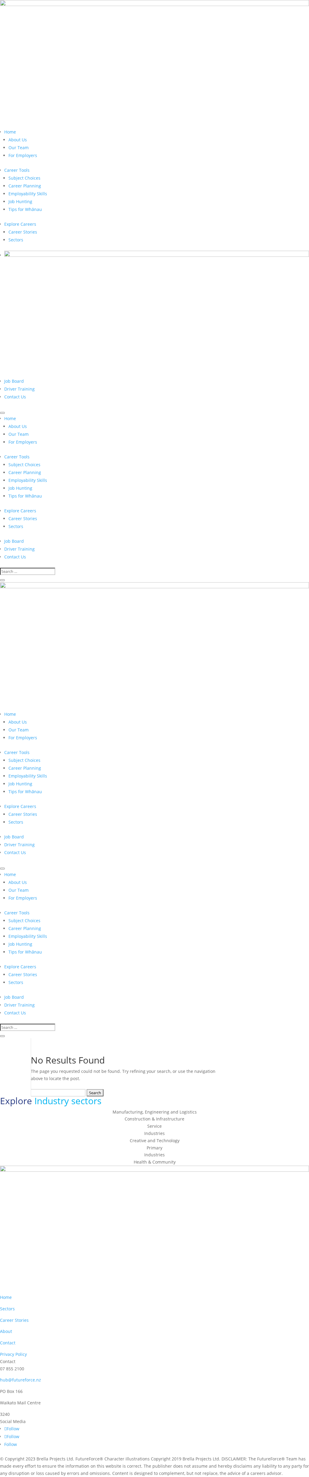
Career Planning (24, 186)
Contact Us (15, 397)
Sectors (15, 240)
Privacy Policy (13, 1354)
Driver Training (19, 389)
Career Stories (22, 232)
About (6, 1331)
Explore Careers (20, 224)
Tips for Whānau (25, 209)
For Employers (22, 155)
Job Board (14, 381)
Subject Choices (24, 178)
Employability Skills (27, 193)
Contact (7, 1343)
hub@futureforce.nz (20, 1380)
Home (10, 132)
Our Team (18, 147)
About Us (17, 140)
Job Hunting (20, 201)
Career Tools (17, 170)
